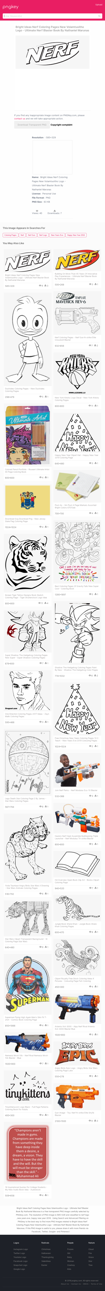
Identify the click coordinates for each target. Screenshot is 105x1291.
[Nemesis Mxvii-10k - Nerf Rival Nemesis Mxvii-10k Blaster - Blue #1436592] (28, 1042)
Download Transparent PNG (32, 124)
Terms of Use (96, 1284)
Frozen (70, 1249)
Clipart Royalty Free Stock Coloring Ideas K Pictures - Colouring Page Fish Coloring (74, 979)
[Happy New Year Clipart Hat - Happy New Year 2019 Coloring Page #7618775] (77, 433)
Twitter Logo (19, 1253)
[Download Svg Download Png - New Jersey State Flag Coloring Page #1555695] (28, 500)
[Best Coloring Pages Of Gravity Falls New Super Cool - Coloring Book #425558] (77, 552)
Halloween (46, 1253)
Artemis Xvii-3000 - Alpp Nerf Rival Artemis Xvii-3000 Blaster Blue (75, 1027)
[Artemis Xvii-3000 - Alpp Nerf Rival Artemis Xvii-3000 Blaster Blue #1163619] (77, 1009)
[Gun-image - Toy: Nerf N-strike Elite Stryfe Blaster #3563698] (77, 1096)
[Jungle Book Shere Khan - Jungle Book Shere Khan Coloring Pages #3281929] (77, 908)
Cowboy (71, 1265)
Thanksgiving (47, 1257)
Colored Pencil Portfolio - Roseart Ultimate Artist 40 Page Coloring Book (27, 470)
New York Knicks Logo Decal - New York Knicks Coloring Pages (77, 398)
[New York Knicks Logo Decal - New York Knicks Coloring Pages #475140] (77, 373)
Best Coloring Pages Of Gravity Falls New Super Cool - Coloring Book (77, 587)
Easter (44, 1265)
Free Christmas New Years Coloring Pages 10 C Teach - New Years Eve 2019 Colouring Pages (76, 739)
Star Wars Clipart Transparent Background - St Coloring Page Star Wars (26, 940)
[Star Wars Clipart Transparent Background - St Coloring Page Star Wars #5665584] (28, 918)
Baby (69, 1257)
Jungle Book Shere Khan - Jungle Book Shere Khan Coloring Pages (76, 925)
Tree (90, 1265)
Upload (98, 4)
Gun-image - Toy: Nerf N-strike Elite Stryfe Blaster (74, 1114)
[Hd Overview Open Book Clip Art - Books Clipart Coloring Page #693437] (77, 864)
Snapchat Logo (20, 1265)
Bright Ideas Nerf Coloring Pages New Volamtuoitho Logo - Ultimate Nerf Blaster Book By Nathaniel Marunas (27, 277)
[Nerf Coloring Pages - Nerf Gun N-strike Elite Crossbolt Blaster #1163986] (77, 313)
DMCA (85, 1284)
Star (90, 1261)
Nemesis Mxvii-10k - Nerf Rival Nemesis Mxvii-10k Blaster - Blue (26, 1056)
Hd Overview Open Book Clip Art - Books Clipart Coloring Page (77, 881)
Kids (69, 1269)
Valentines (46, 1261)
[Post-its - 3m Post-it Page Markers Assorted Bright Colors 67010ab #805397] (77, 486)
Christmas (46, 1249)
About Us (65, 1284)
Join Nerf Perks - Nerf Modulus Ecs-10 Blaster (76, 790)
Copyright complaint (61, 124)
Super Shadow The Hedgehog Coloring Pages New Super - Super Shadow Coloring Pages (26, 656)
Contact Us (76, 1284)
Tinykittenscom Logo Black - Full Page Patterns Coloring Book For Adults (26, 1108)
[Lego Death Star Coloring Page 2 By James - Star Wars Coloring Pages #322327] (28, 762)
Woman (70, 1261)
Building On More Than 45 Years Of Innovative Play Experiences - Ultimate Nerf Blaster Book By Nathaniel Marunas (76, 276)
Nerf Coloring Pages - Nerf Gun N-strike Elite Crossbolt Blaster (75, 338)
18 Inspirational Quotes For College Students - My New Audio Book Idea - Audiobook (26, 1188)
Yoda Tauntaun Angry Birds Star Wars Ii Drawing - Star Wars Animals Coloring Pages (27, 886)
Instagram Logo (21, 1249)
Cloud (91, 1249)
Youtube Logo (20, 1257)
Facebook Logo (20, 1261)
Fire (90, 1253)
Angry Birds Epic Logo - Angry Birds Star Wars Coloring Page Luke (76, 1069)
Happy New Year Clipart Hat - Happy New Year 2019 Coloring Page (76, 456)
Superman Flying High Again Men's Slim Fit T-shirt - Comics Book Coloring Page (26, 1018)
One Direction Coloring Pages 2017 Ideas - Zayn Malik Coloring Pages (27, 715)
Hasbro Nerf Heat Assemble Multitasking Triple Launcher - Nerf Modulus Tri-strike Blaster (76, 837)
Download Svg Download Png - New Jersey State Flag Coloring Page (25, 520)
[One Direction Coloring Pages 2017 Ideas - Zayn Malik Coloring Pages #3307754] (28, 690)
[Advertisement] (40, 89)
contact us (19, 118)
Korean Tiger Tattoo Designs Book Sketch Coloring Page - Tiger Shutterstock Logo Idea (26, 596)
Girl (68, 1253)
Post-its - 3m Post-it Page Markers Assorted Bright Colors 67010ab (75, 506)
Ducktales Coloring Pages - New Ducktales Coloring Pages (24, 389)
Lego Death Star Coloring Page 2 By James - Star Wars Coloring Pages (25, 799)
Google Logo (19, 1269)
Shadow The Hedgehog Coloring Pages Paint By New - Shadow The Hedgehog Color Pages (76, 668)
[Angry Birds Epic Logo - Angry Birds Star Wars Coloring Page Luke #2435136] (77, 1053)
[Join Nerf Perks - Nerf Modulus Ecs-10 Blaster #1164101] (77, 770)
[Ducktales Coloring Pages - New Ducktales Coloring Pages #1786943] (28, 339)
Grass (91, 1257)
